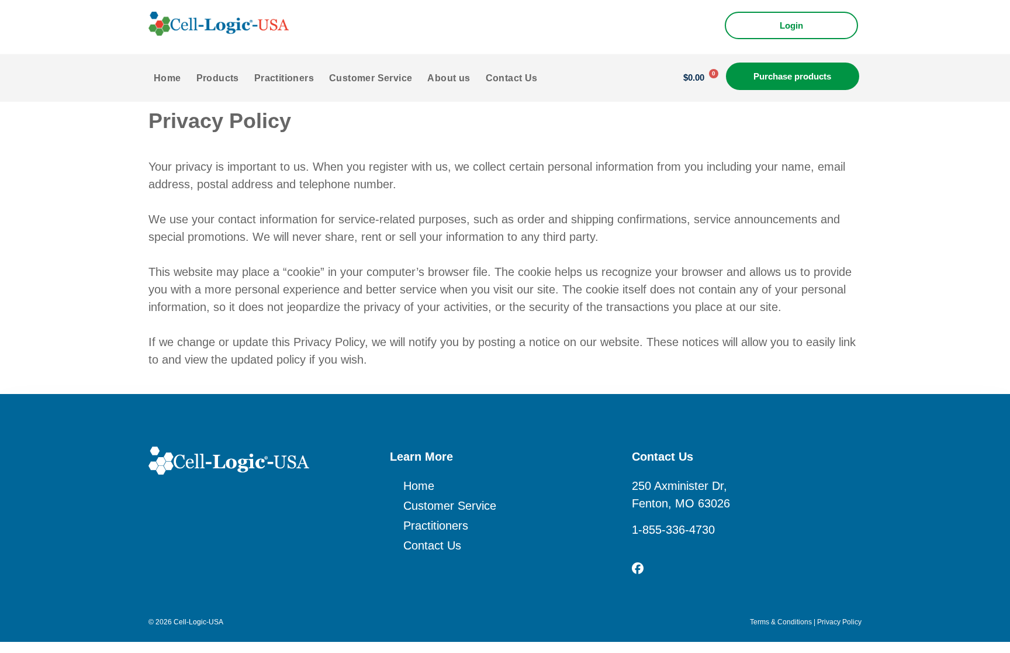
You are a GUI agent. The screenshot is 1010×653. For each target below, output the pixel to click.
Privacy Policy (839, 622)
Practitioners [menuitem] (284, 78)
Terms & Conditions (781, 622)
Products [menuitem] (217, 78)
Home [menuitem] (167, 78)
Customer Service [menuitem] (370, 78)
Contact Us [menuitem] (512, 78)
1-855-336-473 (670, 529)
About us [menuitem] (448, 78)
